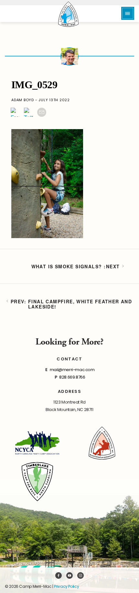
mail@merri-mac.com (72, 370)
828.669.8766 (72, 377)
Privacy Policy (66, 586)
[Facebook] (15, 112)
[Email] (41, 112)
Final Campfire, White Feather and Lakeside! (80, 304)
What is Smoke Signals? (66, 266)
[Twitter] (28, 112)
